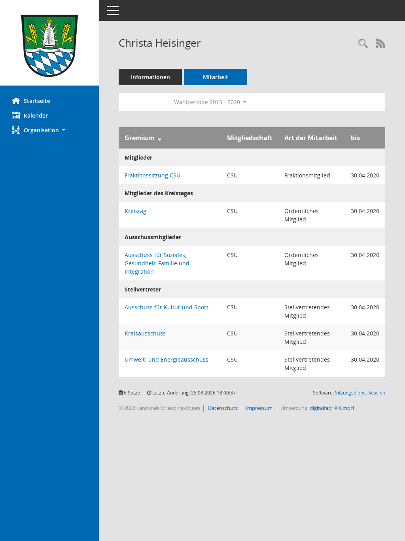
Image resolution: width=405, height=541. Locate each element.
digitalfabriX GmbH (332, 407)
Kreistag (135, 211)
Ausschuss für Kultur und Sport (166, 307)
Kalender (36, 115)
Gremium (140, 137)
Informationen (150, 77)
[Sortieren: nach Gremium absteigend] (159, 137)
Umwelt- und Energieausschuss (166, 359)
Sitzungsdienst (360, 392)
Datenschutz (222, 407)
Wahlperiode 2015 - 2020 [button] (208, 102)
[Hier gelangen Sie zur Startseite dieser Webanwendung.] (49, 46)
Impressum (258, 407)
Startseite (37, 101)
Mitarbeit (215, 77)
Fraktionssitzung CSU (152, 175)
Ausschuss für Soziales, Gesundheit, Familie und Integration (157, 263)
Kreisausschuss (145, 333)
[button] (49, 130)
